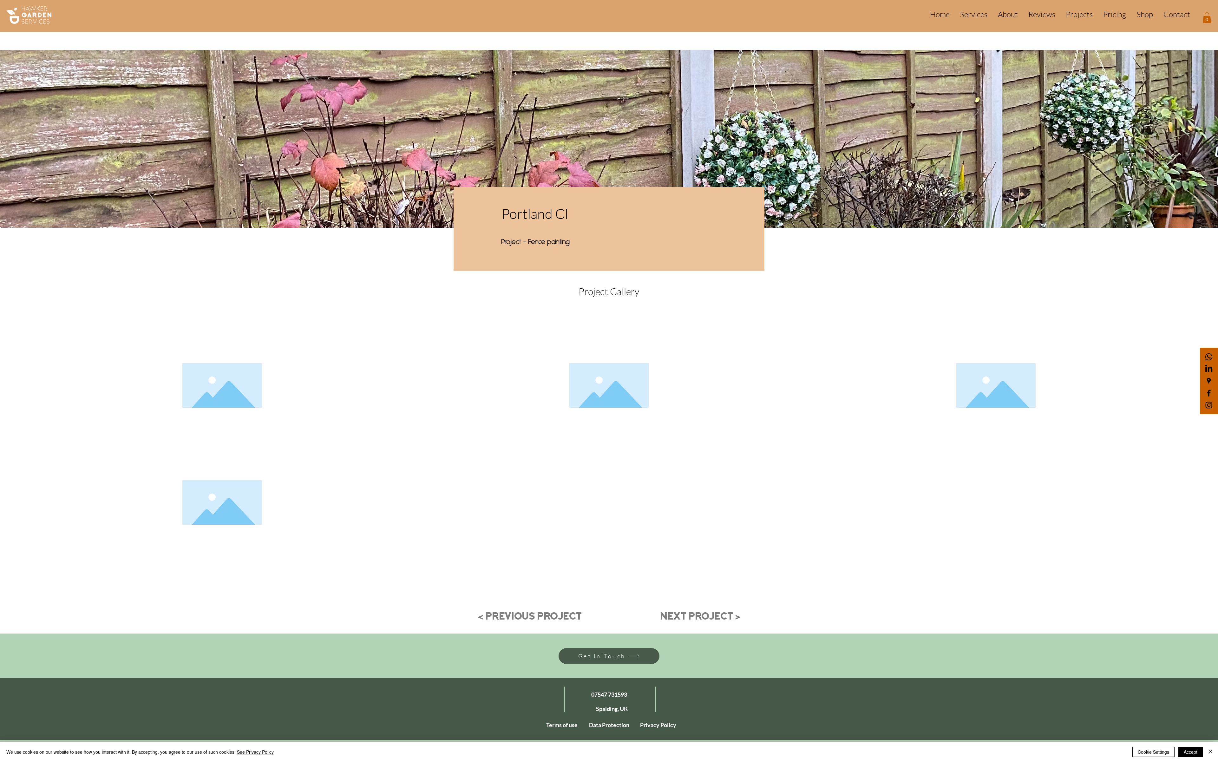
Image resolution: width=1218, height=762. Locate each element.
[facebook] (1208, 393)
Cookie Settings (1153, 752)
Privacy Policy (658, 724)
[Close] (1210, 752)
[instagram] (1208, 405)
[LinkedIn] (1208, 369)
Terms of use (562, 724)
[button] (1206, 17)
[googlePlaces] (1208, 381)
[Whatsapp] (1208, 356)
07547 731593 (609, 694)
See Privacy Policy (255, 752)
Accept (1190, 752)
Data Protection (609, 724)
